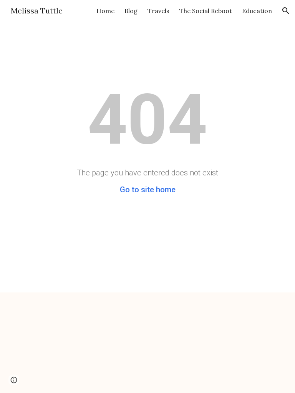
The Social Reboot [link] (205, 11)
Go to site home (148, 189)
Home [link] (105, 11)
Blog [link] (131, 11)
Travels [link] (158, 11)
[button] (286, 11)
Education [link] (257, 11)
